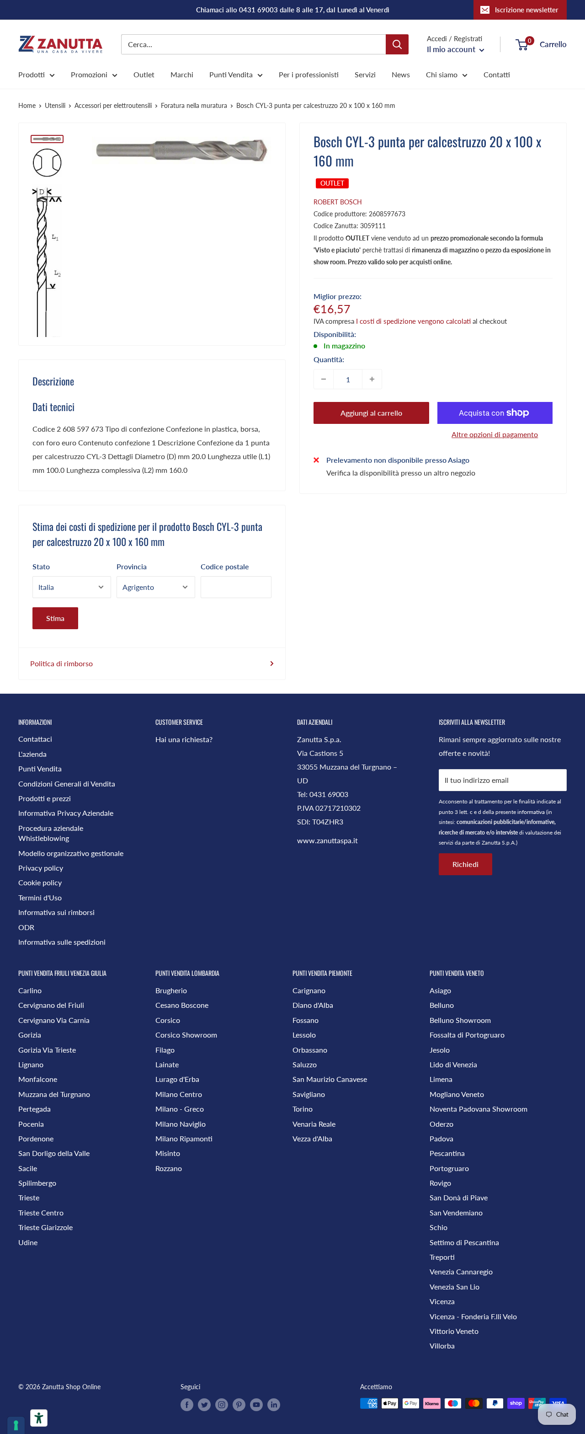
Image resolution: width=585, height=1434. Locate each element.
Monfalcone (37, 1079)
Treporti (442, 1256)
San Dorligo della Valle (54, 1153)
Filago (165, 1049)
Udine (27, 1242)
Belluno (442, 1005)
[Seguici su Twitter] (204, 1404)
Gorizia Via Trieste (47, 1049)
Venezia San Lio (454, 1286)
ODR (26, 927)
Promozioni (89, 74)
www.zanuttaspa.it (327, 840)
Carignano (308, 990)
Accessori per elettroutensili (113, 105)
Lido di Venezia (453, 1064)
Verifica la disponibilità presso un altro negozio (400, 472)
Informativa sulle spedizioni (62, 941)
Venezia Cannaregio (461, 1271)
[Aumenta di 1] (372, 379)
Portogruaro (449, 1168)
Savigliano (308, 1094)
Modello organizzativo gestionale (70, 853)
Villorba (442, 1345)
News (401, 74)
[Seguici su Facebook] (187, 1404)
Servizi (365, 74)
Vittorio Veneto (454, 1331)
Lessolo (304, 1034)
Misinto (167, 1153)
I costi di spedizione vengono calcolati (413, 321)
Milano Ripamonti (184, 1138)
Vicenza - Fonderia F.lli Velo (473, 1316)
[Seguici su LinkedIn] (273, 1404)
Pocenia (31, 1123)
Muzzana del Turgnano (54, 1094)
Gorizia (29, 1034)
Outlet (143, 74)
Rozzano (168, 1168)
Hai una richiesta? (184, 739)
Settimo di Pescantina (464, 1242)
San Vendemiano (456, 1212)
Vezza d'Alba (312, 1138)
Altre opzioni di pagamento (495, 434)
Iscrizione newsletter (526, 9)
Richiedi (465, 864)
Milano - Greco (179, 1108)
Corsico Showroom (186, 1034)
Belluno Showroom (460, 1020)
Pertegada (34, 1108)
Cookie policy (40, 882)
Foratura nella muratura (194, 105)
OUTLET (332, 183)
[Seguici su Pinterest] (239, 1404)
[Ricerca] (397, 44)
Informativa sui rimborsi (56, 912)
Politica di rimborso (61, 663)
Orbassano (309, 1049)
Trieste (28, 1197)
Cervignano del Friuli (51, 1005)
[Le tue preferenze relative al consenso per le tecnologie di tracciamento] (16, 1425)
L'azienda (32, 753)
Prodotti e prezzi (44, 798)
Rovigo (440, 1182)
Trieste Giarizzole (45, 1227)
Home (27, 105)
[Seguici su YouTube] (256, 1404)
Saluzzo (304, 1064)
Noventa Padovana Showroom (478, 1108)
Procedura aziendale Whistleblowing (50, 833)
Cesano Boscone (181, 1005)
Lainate (167, 1064)
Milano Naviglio (180, 1123)
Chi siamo (441, 74)
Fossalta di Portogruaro (467, 1034)
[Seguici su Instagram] (221, 1404)
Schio (438, 1227)
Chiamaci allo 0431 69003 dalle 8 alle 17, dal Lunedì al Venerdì (292, 9)
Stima (55, 618)
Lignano (30, 1064)
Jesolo (440, 1049)
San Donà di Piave (459, 1197)
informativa (531, 811)
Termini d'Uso (40, 897)
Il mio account (452, 49)
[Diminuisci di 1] (323, 379)
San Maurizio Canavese (329, 1079)
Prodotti (31, 74)
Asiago (440, 990)
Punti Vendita (231, 74)
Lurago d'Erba (177, 1079)
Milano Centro (178, 1094)
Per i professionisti (309, 74)
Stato (41, 566)
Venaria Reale (313, 1123)
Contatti (497, 74)
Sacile (27, 1168)
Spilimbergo (37, 1182)
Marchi (181, 74)
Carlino (30, 990)
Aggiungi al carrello (371, 412)
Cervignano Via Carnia (54, 1020)
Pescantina (447, 1153)
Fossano (305, 1020)
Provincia (132, 566)
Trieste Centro (41, 1212)
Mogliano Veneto (457, 1094)
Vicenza (442, 1301)
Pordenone (35, 1138)
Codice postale (225, 566)
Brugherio (171, 990)
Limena (441, 1079)
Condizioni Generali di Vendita (66, 783)
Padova (441, 1138)
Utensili (55, 105)
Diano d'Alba (312, 1005)
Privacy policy (40, 867)
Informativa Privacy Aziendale (65, 812)
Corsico (167, 1020)
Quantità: (329, 359)
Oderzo (441, 1123)
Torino (302, 1108)
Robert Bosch (338, 202)
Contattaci (35, 738)
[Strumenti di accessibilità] (39, 1418)
